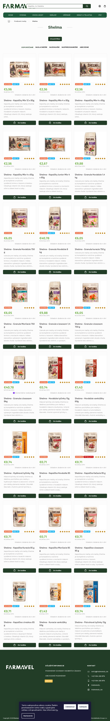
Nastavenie (28, 716)
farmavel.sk (96, 690)
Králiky (53, 15)
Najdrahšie (54, 47)
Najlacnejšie (41, 47)
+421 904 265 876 (98, 676)
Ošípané (66, 15)
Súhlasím (83, 707)
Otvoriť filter (55, 39)
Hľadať (87, 6)
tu (57, 710)
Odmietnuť (69, 707)
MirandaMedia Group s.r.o (98, 718)
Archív (49, 681)
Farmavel (95, 685)
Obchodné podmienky (55, 676)
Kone (10, 15)
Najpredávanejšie (70, 47)
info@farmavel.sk (99, 672)
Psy (100, 15)
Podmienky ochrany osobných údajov (63, 671)
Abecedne (84, 47)
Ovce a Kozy (37, 15)
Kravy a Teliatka (84, 15)
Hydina (23, 15)
